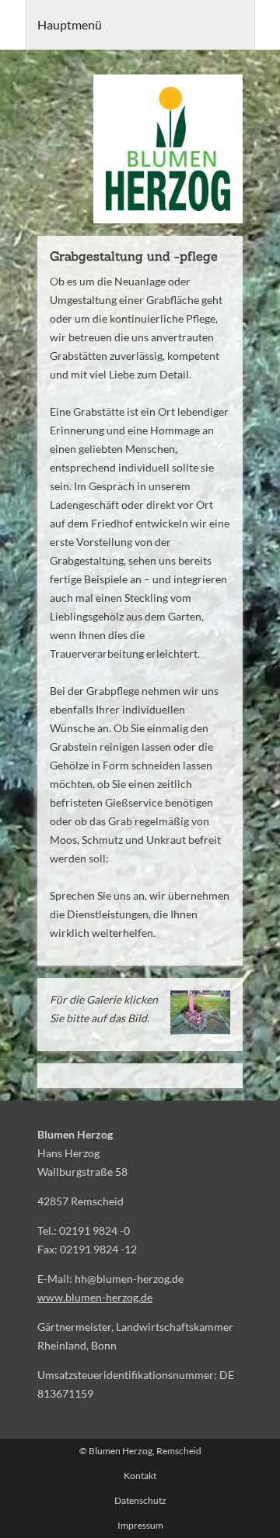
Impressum (140, 1525)
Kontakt (140, 1475)
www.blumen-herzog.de (94, 1297)
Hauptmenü (69, 24)
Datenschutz (140, 1500)
